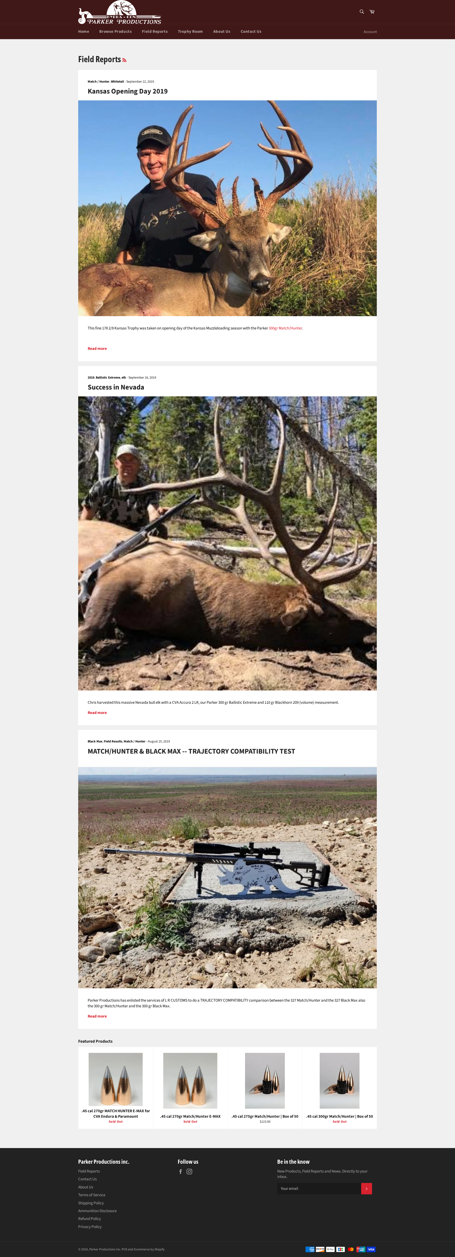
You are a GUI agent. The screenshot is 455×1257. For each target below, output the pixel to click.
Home (83, 31)
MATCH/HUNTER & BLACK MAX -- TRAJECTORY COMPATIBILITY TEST (191, 751)
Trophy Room (190, 31)
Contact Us (251, 31)
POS (124, 1249)
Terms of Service (91, 1195)
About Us (222, 31)
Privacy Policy (90, 1227)
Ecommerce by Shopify (149, 1249)
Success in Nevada (116, 387)
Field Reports (155, 31)
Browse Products (115, 31)
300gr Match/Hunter (285, 328)
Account (370, 31)
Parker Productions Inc (104, 1249)
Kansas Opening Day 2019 (128, 91)
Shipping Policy (91, 1203)
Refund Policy (89, 1219)
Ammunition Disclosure (97, 1211)
